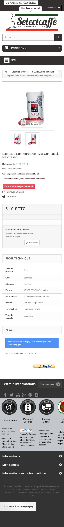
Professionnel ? (30, 10)
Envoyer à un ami (15, 192)
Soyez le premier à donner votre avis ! (21, 353)
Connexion (52, 8)
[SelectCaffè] (32, 22)
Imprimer (11, 196)
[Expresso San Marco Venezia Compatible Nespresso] (17, 139)
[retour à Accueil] (6, 72)
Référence (7, 164)
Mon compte (10, 465)
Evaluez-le (33, 243)
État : (4, 168)
